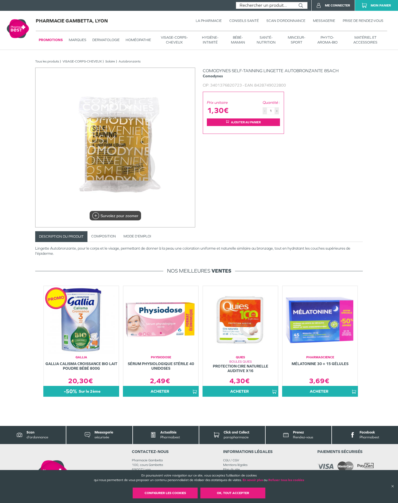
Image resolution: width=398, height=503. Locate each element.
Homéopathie (138, 40)
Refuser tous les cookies (286, 480)
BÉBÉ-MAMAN (238, 39)
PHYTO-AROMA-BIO (327, 39)
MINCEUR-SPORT (296, 39)
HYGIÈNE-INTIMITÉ (210, 39)
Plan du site (231, 469)
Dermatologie (106, 40)
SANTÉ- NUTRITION (266, 39)
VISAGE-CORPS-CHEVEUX (174, 39)
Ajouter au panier (246, 122)
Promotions (51, 40)
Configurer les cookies (165, 493)
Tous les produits (47, 61)
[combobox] (265, 5)
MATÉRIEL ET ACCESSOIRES (365, 39)
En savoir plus (253, 480)
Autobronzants (130, 61)
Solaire (110, 61)
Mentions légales (235, 465)
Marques (77, 40)
